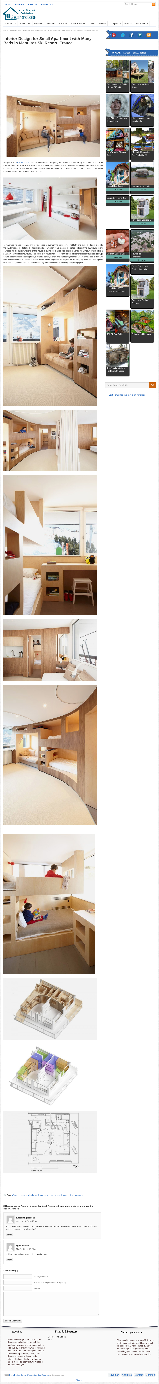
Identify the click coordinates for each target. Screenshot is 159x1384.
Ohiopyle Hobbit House (141, 334)
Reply (9, 1234)
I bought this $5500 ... (116, 186)
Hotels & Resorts (78, 23)
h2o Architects (23, 162)
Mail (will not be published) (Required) (50, 1282)
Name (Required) (41, 1277)
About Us (19, 4)
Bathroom (38, 23)
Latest (126, 53)
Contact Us (46, 4)
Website (37, 1288)
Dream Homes (139, 53)
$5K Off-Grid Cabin (115, 334)
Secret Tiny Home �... (116, 198)
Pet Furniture (142, 23)
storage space (78, 1195)
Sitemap (150, 1375)
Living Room (115, 23)
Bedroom (51, 23)
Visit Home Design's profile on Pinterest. (127, 395)
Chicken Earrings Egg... (117, 254)
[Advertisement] (29, 72)
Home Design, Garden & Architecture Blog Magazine (29, 1375)
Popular (116, 53)
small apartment (41, 1195)
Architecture (25, 23)
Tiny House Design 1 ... (141, 220)
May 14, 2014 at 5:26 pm (26, 1249)
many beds (29, 1195)
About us (127, 1375)
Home (8, 4)
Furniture (63, 23)
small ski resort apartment (60, 1195)
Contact (138, 1375)
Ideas (92, 23)
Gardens (128, 23)
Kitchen (102, 23)
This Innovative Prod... (141, 186)
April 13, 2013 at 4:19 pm (26, 1221)
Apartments (10, 23)
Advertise (32, 4)
